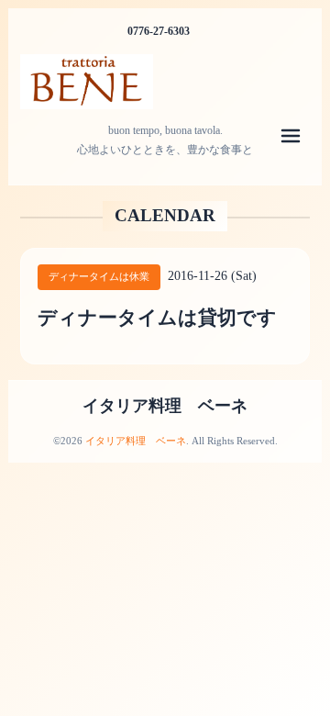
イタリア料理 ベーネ (165, 406)
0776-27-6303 (158, 31)
